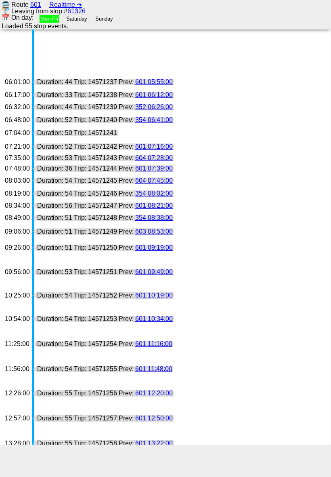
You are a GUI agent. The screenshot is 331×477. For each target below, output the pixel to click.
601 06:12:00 (154, 94)
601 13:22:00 (154, 443)
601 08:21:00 (154, 205)
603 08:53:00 (154, 231)
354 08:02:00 (154, 193)
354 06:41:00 (154, 119)
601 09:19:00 (154, 247)
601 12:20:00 (154, 393)
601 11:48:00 (153, 368)
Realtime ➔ (65, 4)
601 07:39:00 (154, 168)
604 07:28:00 (154, 157)
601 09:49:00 (154, 271)
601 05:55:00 (154, 81)
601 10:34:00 (154, 318)
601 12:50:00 (154, 418)
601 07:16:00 (154, 146)
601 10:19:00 (154, 295)
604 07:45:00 (154, 180)
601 (35, 4)
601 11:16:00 (153, 343)
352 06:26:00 (154, 106)
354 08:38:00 (154, 217)
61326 (76, 11)
